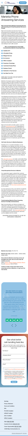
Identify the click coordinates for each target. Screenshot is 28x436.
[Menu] (2, 2)
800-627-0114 (16, 424)
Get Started (22, 2)
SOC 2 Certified (7, 415)
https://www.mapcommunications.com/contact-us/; (13, 375)
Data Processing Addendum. (20, 369)
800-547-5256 (18, 426)
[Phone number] (17, 2)
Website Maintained (16, 433)
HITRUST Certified (8, 413)
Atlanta (10, 262)
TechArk (25, 433)
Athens (6, 262)
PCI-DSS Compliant (8, 411)
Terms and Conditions (9, 406)
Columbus (19, 262)
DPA (5, 408)
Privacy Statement (8, 403)
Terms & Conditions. (18, 378)
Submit (14, 382)
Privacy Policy (11, 369)
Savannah (7, 264)
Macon (23, 262)
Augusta (14, 262)
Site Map (6, 401)
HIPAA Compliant (8, 418)
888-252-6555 (10, 421)
